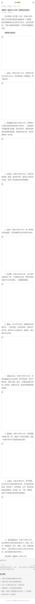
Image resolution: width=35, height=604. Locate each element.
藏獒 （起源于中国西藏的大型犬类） (13, 591)
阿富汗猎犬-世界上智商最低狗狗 (11, 581)
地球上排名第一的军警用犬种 (27, 568)
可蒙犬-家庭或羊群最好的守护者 (11, 578)
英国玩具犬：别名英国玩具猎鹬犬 (12, 588)
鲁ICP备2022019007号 (23, 600)
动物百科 (17, 2)
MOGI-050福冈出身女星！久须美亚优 (13, 585)
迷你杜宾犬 (5, 594)
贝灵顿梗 (28, 591)
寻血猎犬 (13, 594)
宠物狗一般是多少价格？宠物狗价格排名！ (16, 10)
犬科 (15, 6)
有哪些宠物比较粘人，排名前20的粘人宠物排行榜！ (8, 568)
